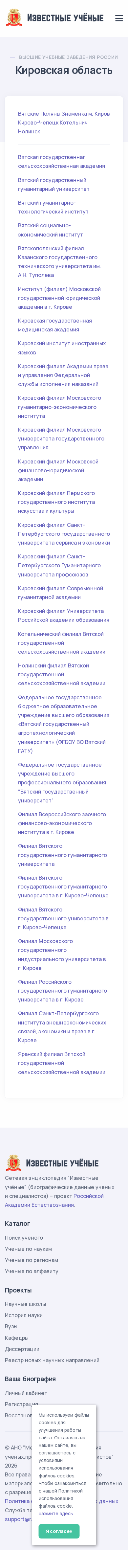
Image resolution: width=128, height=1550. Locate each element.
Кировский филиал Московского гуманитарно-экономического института (59, 406)
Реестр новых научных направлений (52, 1360)
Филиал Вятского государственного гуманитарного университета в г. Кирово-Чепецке (63, 886)
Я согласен (59, 1531)
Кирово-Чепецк (38, 122)
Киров (102, 113)
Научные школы (25, 1304)
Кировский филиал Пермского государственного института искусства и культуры (56, 501)
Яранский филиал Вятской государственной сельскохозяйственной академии (61, 1062)
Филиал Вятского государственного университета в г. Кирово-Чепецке (63, 918)
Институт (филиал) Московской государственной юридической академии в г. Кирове (59, 297)
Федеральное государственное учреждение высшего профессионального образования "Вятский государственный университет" (62, 782)
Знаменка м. (77, 113)
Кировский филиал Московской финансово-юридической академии (58, 470)
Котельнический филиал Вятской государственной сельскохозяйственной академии (61, 642)
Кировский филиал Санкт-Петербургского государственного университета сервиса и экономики (64, 533)
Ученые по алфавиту (31, 1271)
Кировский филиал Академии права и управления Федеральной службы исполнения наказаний (63, 375)
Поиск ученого (24, 1237)
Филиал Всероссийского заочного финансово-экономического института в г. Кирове (62, 823)
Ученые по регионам (31, 1260)
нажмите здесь (56, 1513)
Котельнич (74, 122)
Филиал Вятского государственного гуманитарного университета (62, 854)
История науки (24, 1315)
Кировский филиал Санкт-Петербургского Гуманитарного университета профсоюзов (59, 565)
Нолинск (29, 131)
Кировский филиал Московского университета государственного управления (61, 438)
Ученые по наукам (28, 1248)
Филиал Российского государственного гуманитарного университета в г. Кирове (62, 990)
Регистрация (21, 1404)
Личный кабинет (26, 1393)
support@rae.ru (24, 1519)
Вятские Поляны (39, 113)
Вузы (11, 1326)
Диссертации (22, 1349)
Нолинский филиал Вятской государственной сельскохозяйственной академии (61, 674)
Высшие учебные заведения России (68, 57)
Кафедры (17, 1337)
